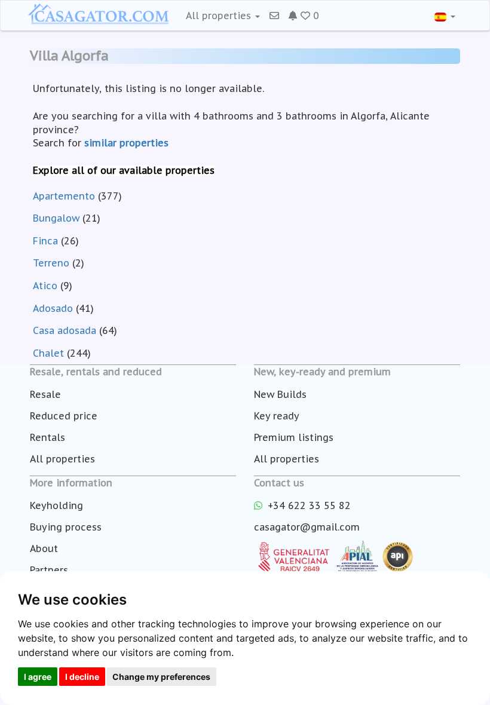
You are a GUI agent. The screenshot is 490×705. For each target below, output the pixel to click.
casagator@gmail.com (307, 527)
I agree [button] (37, 677)
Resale (45, 394)
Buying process (66, 527)
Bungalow (56, 218)
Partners (49, 570)
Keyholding (56, 505)
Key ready (276, 416)
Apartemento (64, 196)
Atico (45, 286)
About (44, 548)
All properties (62, 459)
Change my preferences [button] (161, 677)
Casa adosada (64, 330)
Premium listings (293, 437)
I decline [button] (82, 677)
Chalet (48, 353)
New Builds (280, 394)
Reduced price (63, 416)
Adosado (53, 308)
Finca (45, 241)
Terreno (51, 263)
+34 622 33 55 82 (308, 505)
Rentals (47, 437)
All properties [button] (220, 16)
